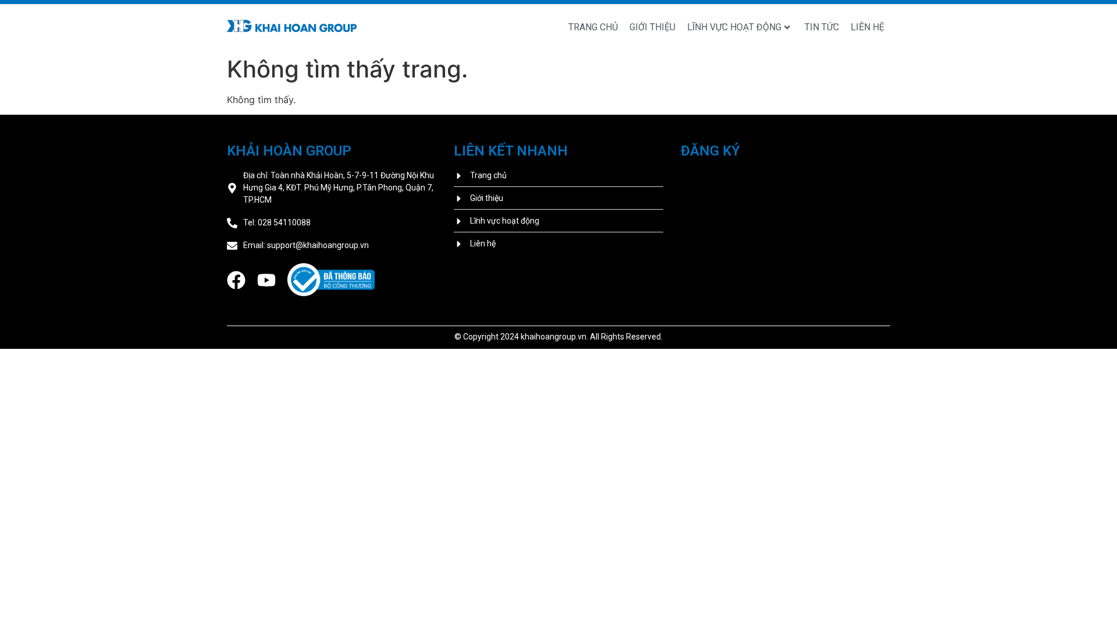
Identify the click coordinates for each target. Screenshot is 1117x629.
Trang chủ (593, 27)
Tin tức (822, 27)
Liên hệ (867, 27)
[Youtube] (266, 280)
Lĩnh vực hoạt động (734, 27)
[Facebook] (236, 280)
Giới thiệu (652, 27)
